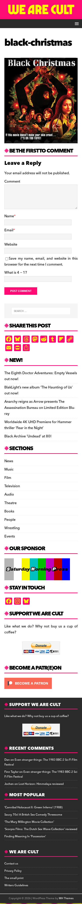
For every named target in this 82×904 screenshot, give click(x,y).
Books (9, 511)
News (8, 461)
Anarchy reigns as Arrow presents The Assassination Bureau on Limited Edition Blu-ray (39, 408)
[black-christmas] (41, 140)
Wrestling (12, 528)
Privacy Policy (13, 870)
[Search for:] (41, 311)
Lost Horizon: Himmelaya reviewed (41, 784)
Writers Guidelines (16, 885)
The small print (13, 878)
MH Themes (66, 898)
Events (9, 536)
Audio (9, 494)
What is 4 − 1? (15, 273)
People (10, 520)
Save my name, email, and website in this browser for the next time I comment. (41, 261)
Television (12, 486)
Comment (12, 181)
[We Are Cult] (41, 16)
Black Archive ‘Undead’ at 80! (27, 436)
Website (10, 244)
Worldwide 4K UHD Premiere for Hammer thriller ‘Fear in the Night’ (38, 425)
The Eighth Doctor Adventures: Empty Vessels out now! (40, 376)
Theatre (10, 503)
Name (9, 216)
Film (7, 478)
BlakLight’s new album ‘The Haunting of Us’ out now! (38, 390)
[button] (76, 23)
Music (9, 469)
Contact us (11, 863)
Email (8, 230)
